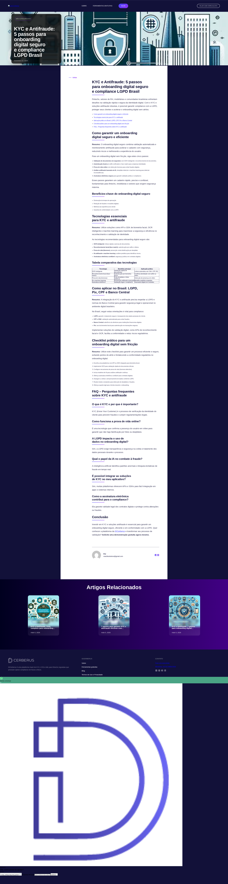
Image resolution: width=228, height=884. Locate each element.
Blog (123, 6)
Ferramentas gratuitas (102, 6)
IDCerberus (120, 531)
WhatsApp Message (28, 874)
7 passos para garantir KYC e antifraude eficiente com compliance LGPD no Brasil (113, 628)
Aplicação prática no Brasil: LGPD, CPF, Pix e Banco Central (113, 120)
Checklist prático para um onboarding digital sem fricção (111, 123)
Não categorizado (23, 19)
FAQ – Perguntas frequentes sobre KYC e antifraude (110, 126)
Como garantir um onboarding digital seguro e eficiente (111, 114)
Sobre (84, 6)
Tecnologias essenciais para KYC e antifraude (108, 117)
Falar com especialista (208, 6)
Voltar (74, 77)
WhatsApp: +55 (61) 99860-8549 (165, 666)
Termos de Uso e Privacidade (92, 675)
